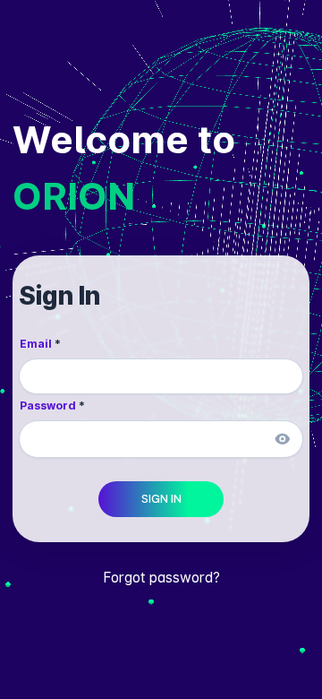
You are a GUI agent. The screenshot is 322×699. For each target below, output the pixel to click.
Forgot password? (161, 577)
